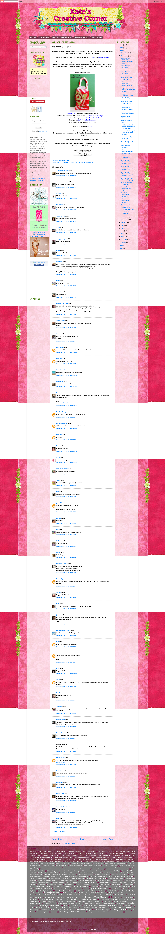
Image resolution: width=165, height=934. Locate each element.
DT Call (60, 884)
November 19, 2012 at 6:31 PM (66, 624)
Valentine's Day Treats (43, 912)
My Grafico (118, 897)
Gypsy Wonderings (124, 886)
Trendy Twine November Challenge (125, 194)
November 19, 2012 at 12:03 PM (66, 405)
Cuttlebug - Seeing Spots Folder (123, 876)
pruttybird (59, 503)
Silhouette (99, 903)
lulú (57, 641)
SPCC (65, 905)
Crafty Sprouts (54, 855)
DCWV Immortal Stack (104, 880)
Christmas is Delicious (128, 205)
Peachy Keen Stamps (88, 899)
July (57, 491)
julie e (58, 250)
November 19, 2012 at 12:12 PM (66, 440)
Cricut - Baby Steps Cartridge (63, 857)
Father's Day (94, 884)
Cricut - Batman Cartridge (82, 857)
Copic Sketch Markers (116, 853)
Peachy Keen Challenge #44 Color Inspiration (127, 107)
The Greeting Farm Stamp (121, 907)
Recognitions (82, 37)
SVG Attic (127, 905)
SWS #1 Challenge (74, 907)
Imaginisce (57, 888)
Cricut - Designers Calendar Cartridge (71, 855)
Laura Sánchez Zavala (63, 807)
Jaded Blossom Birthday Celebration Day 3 (127, 67)
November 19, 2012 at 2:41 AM (66, 221)
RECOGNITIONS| (59, 921)
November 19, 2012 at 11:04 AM (66, 352)
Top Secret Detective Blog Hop (66, 909)
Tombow (53, 909)
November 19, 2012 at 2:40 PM (66, 523)
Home (33, 37)
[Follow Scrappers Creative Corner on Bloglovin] (38, 48)
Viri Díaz (59, 706)
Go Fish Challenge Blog (81, 886)
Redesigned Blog (70, 901)
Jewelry (125, 888)
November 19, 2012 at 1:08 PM (66, 474)
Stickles (121, 905)
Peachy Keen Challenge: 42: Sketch (126, 188)
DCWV (40, 880)
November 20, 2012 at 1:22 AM (66, 686)
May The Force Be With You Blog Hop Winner (71, 894)
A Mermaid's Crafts (62, 403)
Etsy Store (86, 884)
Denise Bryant (60, 579)
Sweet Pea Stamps (59, 907)
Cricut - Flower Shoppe (108, 861)
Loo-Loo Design (37, 892)
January (123, 242)
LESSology (102, 891)
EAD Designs (68, 884)
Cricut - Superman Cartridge (111, 871)
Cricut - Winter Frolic (110, 872)
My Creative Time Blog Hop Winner (68, 897)
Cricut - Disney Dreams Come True (83, 859)
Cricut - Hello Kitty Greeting (81, 863)
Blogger (94, 929)
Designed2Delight (89, 882)
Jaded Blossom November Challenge (125, 200)
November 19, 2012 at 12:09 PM (66, 417)
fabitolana (59, 771)
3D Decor (33, 851)
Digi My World (104, 882)
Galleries (97, 37)
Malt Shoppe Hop (84, 892)
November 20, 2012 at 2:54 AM (66, 713)
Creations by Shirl (62, 303)
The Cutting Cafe (103, 907)
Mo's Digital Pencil (120, 894)
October (124, 217)
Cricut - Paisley (34, 869)
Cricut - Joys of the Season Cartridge (115, 863)
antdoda (59, 292)
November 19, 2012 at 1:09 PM (66, 485)
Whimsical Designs (64, 912)
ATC (84, 851)
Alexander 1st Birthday (75, 851)
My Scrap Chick (128, 897)
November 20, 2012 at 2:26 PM (66, 800)
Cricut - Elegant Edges (56, 861)
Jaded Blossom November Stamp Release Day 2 (127, 168)
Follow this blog (39, 264)
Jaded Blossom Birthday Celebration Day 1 (127, 83)
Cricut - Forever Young (123, 861)
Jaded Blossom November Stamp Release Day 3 (127, 162)
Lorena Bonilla (61, 733)
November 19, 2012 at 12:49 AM (66, 198)
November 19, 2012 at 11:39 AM (66, 386)
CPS (39, 855)
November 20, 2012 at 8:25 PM (66, 812)
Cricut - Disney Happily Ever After (104, 859)
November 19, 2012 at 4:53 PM (66, 572)
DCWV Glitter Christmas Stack (68, 880)
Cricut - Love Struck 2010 (110, 865)
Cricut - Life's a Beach (76, 865)
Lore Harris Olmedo (62, 370)
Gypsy (101, 886)
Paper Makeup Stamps (46, 899)
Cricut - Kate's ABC (49, 865)
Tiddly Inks (45, 909)
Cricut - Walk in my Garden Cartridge (91, 872)
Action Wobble (60, 851)
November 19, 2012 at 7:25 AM (66, 314)
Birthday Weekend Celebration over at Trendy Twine (128, 126)
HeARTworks (60, 757)
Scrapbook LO (48, 903)
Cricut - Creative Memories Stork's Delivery (60, 859)
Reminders (98, 901)
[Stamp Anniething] (39, 234)
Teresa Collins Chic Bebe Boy (89, 907)
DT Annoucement (51, 884)
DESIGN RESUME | (48, 921)
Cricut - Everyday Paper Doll (73, 861)
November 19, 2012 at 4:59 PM (66, 586)
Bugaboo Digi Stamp (55, 853)
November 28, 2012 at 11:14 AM (66, 827)
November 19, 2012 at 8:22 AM (66, 327)
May (122, 231)
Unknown (59, 358)
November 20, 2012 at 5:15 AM (66, 738)
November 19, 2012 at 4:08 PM (66, 557)
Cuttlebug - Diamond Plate (119, 874)
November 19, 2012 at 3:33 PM (66, 546)
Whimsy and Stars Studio (94, 912)
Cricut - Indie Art (98, 863)
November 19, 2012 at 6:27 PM (66, 609)
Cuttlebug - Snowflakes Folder (38, 878)
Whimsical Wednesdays (78, 912)
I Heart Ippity (48, 888)
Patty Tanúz (60, 347)
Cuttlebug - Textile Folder (116, 878)
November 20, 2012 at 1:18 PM (66, 776)
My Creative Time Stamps (94, 897)
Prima (44, 901)
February (124, 239)
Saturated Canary (35, 903)
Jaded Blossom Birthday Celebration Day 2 (127, 73)
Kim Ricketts (60, 653)
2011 (121, 245)
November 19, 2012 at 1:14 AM (66, 210)
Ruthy (58, 529)
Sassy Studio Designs (122, 901)
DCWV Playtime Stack (44, 882)
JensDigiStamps (117, 888)
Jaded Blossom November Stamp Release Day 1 (127, 174)
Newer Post (57, 839)
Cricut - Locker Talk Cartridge (92, 865)
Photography (105, 899)
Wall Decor (54, 912)
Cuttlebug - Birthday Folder (85, 874)
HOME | (32, 921)
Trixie (58, 480)
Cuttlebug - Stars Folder (78, 878)
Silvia (58, 227)
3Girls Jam (43, 851)
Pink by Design (115, 899)
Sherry (58, 334)
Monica (58, 193)
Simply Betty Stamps (109, 903)
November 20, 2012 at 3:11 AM (66, 726)
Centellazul (59, 381)
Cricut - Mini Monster (43, 867)
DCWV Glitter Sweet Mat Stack (87, 880)
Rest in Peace (107, 901)
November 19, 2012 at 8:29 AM (66, 341)
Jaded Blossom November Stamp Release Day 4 (127, 151)
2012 (121, 50)
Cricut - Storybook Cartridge (72, 871)
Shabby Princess (89, 903)
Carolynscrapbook (62, 468)
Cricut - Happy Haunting (47, 863)
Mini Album (109, 894)
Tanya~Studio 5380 (62, 170)
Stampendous (102, 905)
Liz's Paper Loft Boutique (75, 162)
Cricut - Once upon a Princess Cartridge (104, 867)
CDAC (80, 853)
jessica (58, 615)
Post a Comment (59, 831)
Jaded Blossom (98, 888)
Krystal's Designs (61, 412)
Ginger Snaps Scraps (43, 886)
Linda (58, 603)
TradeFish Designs (84, 910)
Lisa (57, 393)
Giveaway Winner (66, 886)
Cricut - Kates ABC (61, 865)
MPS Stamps (38, 897)
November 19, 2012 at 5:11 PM (66, 597)
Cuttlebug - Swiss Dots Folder (96, 878)
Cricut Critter (60, 216)
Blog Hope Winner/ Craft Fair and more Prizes (128, 89)
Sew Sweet (79, 903)
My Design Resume (61, 37)
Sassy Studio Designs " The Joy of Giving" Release (128, 132)
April (123, 233)
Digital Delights (124, 882)
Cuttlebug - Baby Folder (68, 874)
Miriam (58, 457)
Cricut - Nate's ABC (57, 867)
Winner (105, 912)
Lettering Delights (112, 891)
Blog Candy (111, 851)
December (124, 53)
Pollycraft (125, 899)
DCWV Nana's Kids (117, 880)
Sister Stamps (121, 903)
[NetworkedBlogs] (39, 262)
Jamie (58, 280)
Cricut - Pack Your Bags (126, 867)
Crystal (58, 592)
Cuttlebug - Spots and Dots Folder (59, 878)
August (123, 222)
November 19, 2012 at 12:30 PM (66, 462)
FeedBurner (43, 131)
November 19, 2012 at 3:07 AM (66, 232)
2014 (121, 45)
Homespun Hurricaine (63, 630)
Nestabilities (33, 899)
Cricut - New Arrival (69, 867)
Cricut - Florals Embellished (92, 861)
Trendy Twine (88, 162)
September (124, 220)
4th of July (50, 851)
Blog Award (102, 851)
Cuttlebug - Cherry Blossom (102, 874)
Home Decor (38, 888)
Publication (51, 901)
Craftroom (45, 855)
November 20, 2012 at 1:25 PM (66, 787)
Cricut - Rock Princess (98, 869)
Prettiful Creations (62, 563)
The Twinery (34, 909)
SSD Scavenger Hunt (76, 905)
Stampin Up (111, 905)
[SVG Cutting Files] (39, 232)
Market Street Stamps (98, 892)
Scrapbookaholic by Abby (66, 903)
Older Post (108, 839)
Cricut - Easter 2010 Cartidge (124, 859)
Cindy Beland (60, 719)
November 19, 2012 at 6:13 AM (66, 255)
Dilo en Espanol (62, 162)
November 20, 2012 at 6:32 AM (66, 751)
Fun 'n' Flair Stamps (128, 884)
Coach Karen (60, 793)
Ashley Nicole (60, 320)
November (124, 56)
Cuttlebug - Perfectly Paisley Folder (101, 876)
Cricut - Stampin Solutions (54, 871)
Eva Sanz (59, 693)
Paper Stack (59, 899)
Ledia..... (59, 541)
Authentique (91, 851)
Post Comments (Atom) (68, 843)
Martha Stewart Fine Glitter (116, 892)
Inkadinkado (66, 888)
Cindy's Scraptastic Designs (95, 853)
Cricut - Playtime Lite (66, 869)
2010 (121, 248)
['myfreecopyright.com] (39, 180)
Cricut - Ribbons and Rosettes (82, 869)
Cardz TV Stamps (69, 853)
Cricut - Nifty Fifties (83, 867)
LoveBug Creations (51, 893)
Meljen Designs (100, 894)
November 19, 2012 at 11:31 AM (66, 375)
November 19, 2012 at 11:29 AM (66, 364)
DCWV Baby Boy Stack (50, 880)
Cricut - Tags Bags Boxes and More (48, 872)
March (123, 236)
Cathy (58, 552)
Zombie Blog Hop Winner (116, 912)
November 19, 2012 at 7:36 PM (66, 635)
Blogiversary (44, 853)
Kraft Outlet (79, 891)
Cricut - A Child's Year (128, 855)
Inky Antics (86, 888)
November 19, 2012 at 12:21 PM (66, 451)
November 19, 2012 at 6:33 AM (66, 274)
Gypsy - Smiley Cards (111, 886)
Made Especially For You (70, 892)
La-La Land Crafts (90, 891)
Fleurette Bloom (116, 884)
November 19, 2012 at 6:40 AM (66, 286)
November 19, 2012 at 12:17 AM (66, 187)
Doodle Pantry (41, 884)
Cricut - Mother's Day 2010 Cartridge (109, 855)
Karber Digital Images (45, 891)
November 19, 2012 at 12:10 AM (66, 175)
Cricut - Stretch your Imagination (91, 871)
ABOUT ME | (39, 921)
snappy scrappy (61, 239)
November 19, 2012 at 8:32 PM (66, 647)
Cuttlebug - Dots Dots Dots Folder (52, 876)
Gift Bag (32, 886)
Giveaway (56, 886)
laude (58, 446)
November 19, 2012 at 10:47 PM (66, 673)
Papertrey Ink (70, 899)
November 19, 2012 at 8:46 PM (66, 662)
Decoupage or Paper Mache (73, 882)
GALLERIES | (69, 921)
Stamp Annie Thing (90, 905)
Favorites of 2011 (104, 884)
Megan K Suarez (89, 894)
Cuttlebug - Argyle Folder (52, 874)
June (122, 228)
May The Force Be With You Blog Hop (46, 894)
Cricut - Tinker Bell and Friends (70, 872)
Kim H (58, 818)
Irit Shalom (59, 204)
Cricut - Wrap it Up (123, 872)
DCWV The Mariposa (58, 882)
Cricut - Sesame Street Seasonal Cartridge (117, 869)
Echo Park (78, 884)
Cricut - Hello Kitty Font (62, 863)
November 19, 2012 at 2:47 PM (66, 534)
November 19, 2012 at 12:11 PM (66, 428)
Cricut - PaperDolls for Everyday (50, 869)
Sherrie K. (59, 261)
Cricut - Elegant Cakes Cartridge (39, 861)
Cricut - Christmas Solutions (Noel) (122, 857)
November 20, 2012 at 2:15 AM (66, 700)
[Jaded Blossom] (39, 204)
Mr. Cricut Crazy (50, 897)
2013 (121, 47)
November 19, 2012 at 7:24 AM (66, 297)
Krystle (58, 518)
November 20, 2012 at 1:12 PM (66, 764)
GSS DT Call (95, 886)
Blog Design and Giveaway (123, 851)
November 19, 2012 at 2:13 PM (66, 496)
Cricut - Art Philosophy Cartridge (42, 857)
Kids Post (71, 891)
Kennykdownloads (61, 891)
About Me (44, 37)
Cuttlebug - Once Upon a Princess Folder (76, 876)
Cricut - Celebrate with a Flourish (100, 857)
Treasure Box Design (102, 909)
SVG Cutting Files (42, 907)
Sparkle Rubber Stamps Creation (49, 905)
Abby (58, 679)
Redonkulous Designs (85, 901)
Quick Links (60, 901)
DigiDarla (114, 882)
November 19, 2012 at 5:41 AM (66, 244)
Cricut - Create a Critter (37, 859)
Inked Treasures (76, 888)
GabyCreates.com (62, 182)
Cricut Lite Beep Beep (89, 855)
